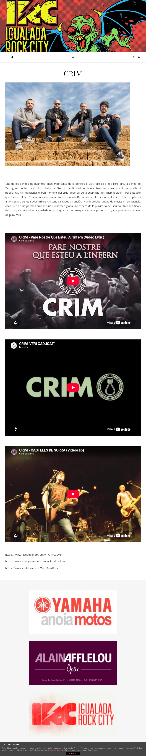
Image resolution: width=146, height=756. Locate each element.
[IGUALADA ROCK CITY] (73, 26)
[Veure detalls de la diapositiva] (73, 663)
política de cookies (53, 750)
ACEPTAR (73, 754)
